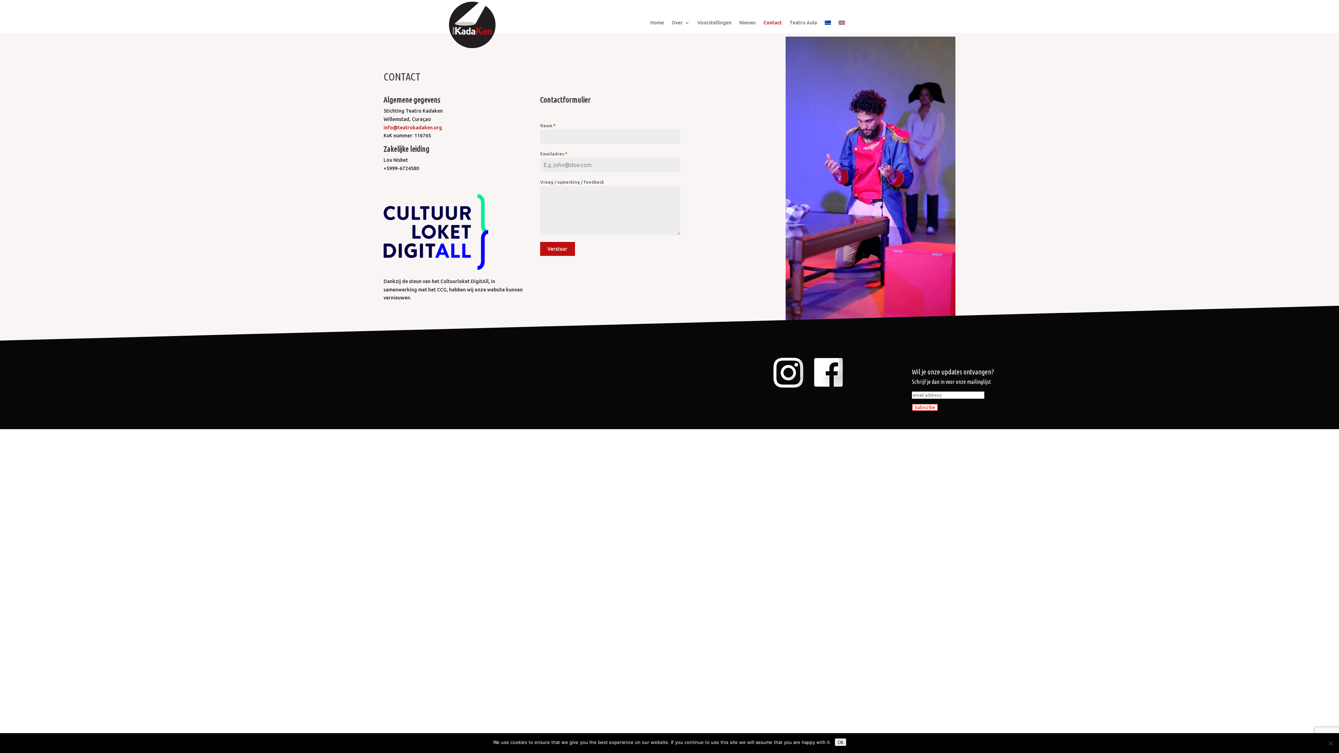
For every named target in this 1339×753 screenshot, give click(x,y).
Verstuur (557, 249)
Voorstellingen (714, 22)
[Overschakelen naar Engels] (842, 24)
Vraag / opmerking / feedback (572, 182)
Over (677, 22)
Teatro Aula (803, 22)
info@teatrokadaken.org (413, 127)
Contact (772, 22)
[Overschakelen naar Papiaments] (828, 24)
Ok (841, 742)
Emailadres (553, 154)
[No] (1330, 743)
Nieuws (747, 22)
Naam (547, 125)
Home (657, 22)
